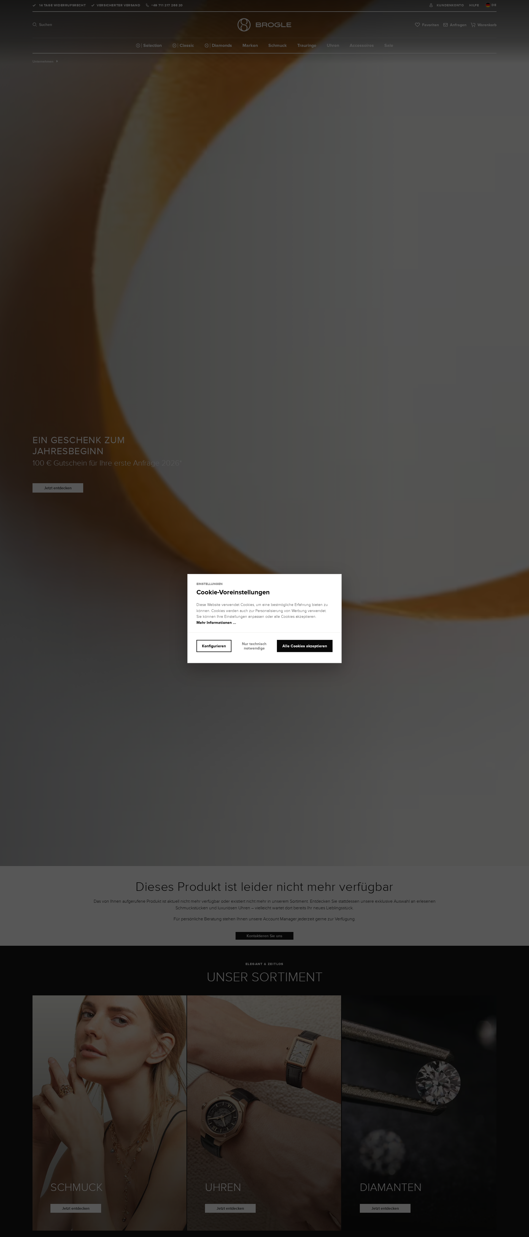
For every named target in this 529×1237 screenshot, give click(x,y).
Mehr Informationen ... (216, 622)
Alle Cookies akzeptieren (304, 646)
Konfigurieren (214, 646)
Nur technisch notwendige (254, 646)
